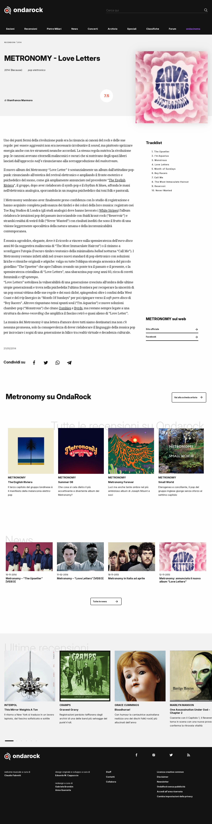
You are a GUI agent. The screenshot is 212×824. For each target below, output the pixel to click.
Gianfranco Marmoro (20, 100)
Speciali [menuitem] (131, 28)
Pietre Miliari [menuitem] (54, 28)
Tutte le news (100, 601)
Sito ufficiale (152, 329)
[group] (29, 686)
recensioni (10, 42)
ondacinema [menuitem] (193, 28)
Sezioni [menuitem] (10, 28)
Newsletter (163, 781)
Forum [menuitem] (172, 28)
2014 (19, 42)
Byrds (78, 308)
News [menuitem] (74, 28)
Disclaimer (162, 777)
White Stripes (108, 210)
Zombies (65, 308)
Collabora (111, 781)
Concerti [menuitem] (93, 28)
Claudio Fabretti (12, 775)
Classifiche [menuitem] (152, 28)
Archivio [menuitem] (112, 28)
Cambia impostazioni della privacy (175, 796)
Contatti (110, 777)
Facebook (151, 336)
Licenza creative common (170, 772)
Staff (108, 772)
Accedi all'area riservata (170, 791)
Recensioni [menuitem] (30, 28)
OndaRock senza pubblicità (171, 786)
